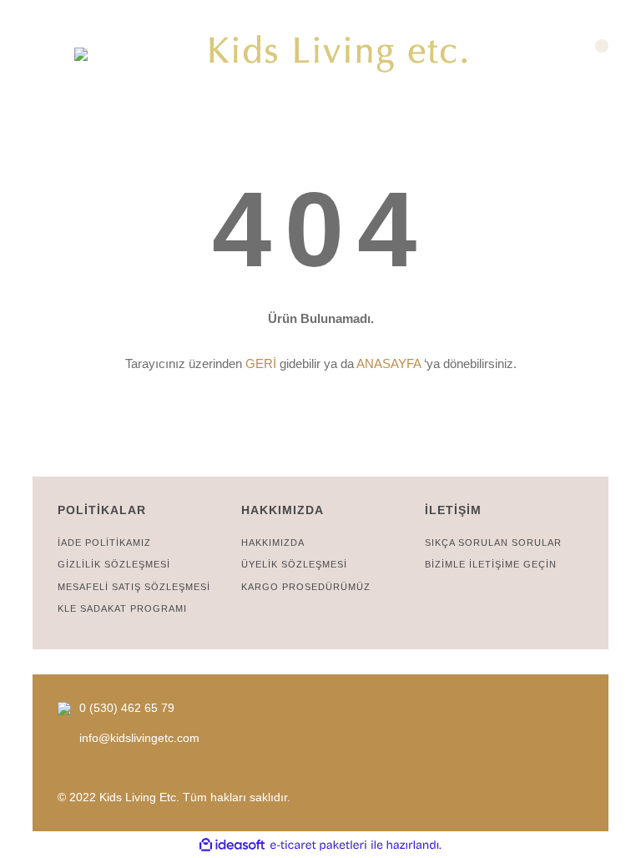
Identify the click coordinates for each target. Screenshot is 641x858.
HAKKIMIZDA (273, 543)
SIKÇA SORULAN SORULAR (493, 543)
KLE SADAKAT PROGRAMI (122, 608)
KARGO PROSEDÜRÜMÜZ (306, 587)
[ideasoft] (232, 845)
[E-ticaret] (318, 845)
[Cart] (593, 53)
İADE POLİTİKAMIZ (104, 543)
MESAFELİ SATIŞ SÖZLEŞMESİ (134, 587)
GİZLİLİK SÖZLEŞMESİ (114, 564)
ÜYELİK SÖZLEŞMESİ (294, 564)
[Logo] (339, 54)
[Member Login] (47, 53)
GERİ (260, 363)
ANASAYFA (388, 363)
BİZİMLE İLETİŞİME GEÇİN (491, 564)
